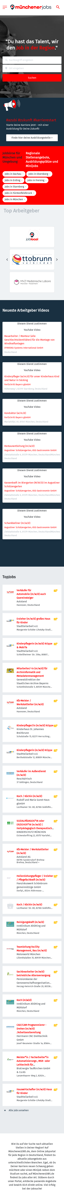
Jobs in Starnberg (14, 186)
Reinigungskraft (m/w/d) (30, 922)
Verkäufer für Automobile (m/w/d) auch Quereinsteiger (31, 594)
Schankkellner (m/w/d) (17, 523)
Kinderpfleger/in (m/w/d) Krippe (35, 725)
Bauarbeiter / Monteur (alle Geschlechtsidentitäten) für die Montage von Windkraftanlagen (29, 340)
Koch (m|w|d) (24, 1000)
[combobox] (32, 60)
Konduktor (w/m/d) (15, 413)
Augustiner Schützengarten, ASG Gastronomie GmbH (30, 450)
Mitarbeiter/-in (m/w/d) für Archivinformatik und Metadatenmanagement (32, 672)
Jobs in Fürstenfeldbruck (18, 193)
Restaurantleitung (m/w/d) (19, 446)
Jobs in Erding (12, 180)
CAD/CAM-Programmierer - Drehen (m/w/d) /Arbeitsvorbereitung (31, 1028)
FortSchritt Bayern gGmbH (17, 384)
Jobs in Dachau (13, 173)
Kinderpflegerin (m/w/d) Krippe (34, 750)
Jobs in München (14, 199)
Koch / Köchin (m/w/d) (29, 796)
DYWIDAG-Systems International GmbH (23, 348)
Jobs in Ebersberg (38, 173)
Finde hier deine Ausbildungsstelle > (32, 137)
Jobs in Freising (35, 180)
